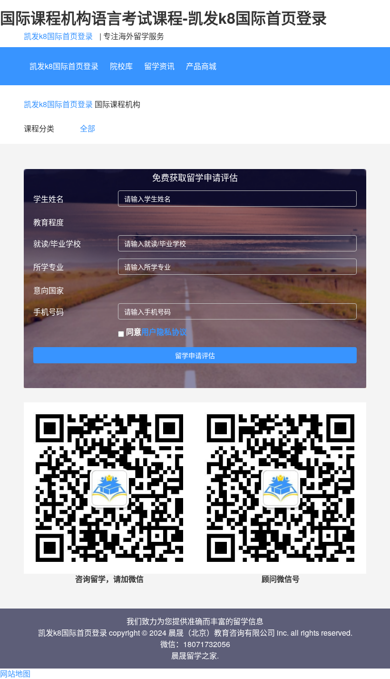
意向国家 (48, 290)
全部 (87, 128)
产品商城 (201, 65)
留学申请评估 (195, 355)
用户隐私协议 (164, 331)
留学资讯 (159, 65)
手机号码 (48, 311)
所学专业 (48, 266)
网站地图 (15, 673)
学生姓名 (48, 198)
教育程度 (48, 222)
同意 (155, 332)
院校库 (121, 65)
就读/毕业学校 (57, 243)
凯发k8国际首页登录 (58, 35)
